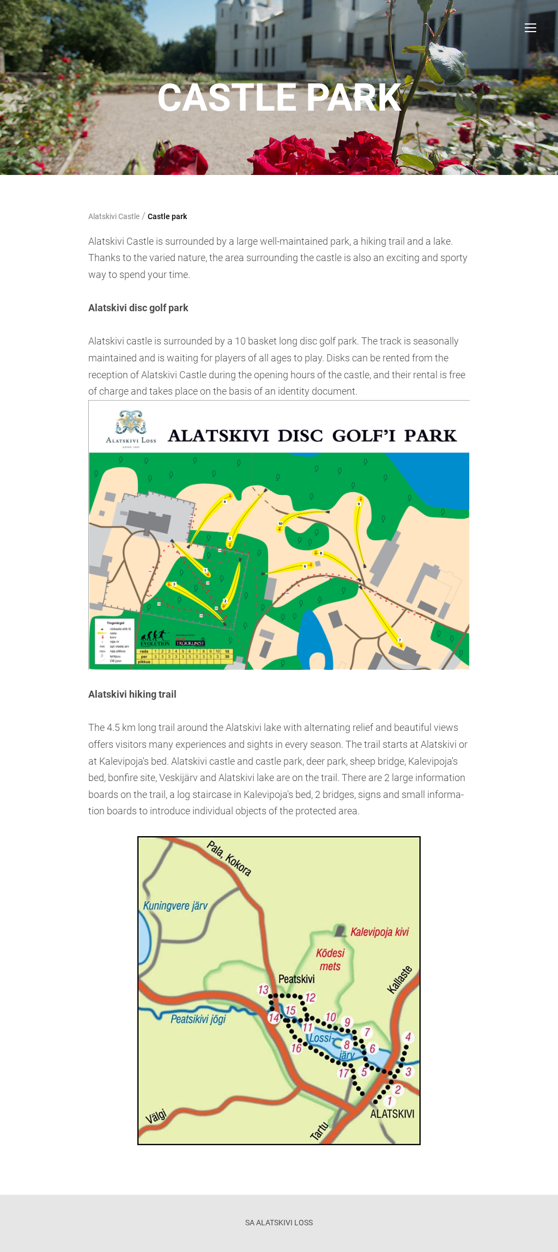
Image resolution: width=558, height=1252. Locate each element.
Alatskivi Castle (114, 216)
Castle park (167, 216)
